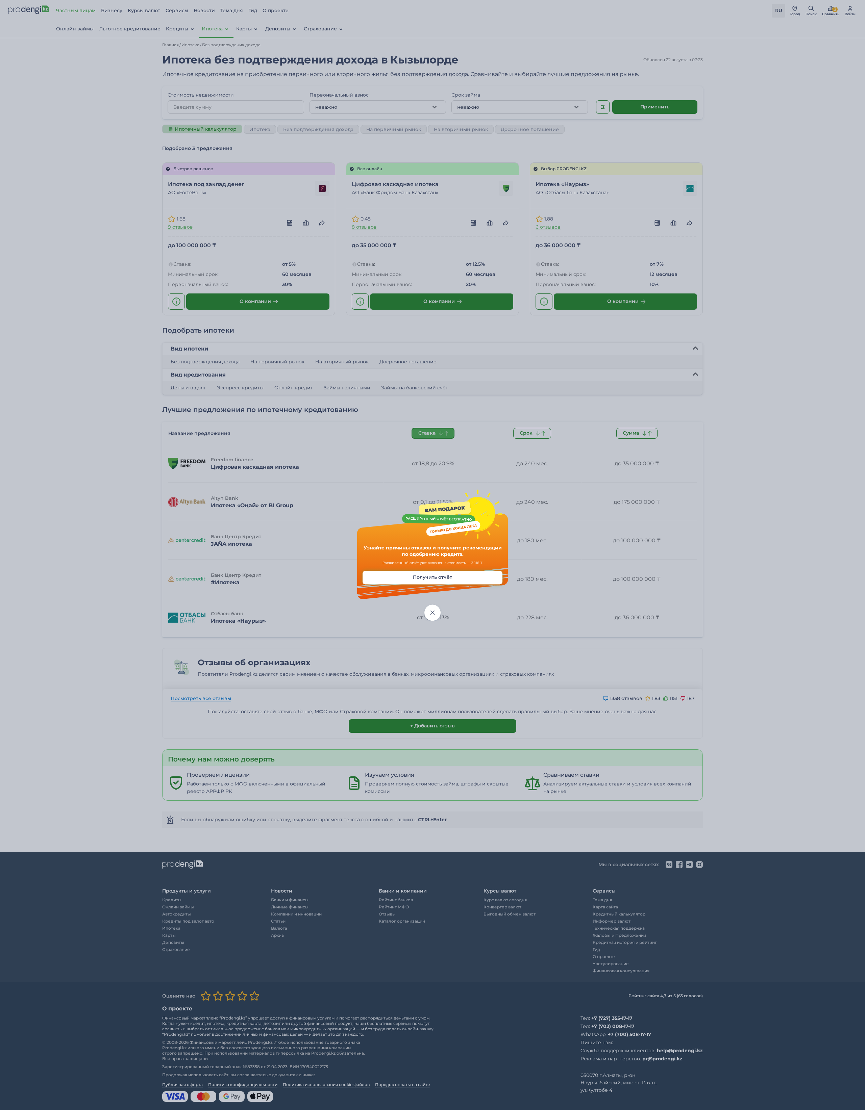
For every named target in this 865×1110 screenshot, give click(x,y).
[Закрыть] (432, 612)
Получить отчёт (432, 577)
